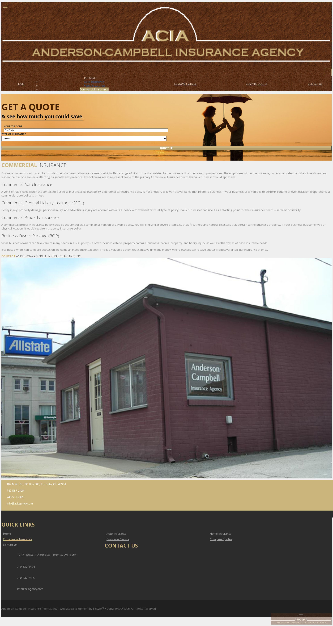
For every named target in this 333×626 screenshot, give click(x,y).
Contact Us (315, 83)
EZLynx (97, 609)
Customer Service (185, 83)
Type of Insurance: (14, 134)
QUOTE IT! (166, 148)
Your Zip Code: (13, 126)
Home (20, 83)
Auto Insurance (94, 82)
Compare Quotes (256, 83)
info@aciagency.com (20, 503)
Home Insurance (94, 85)
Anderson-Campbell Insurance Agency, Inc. (29, 609)
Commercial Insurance (94, 89)
